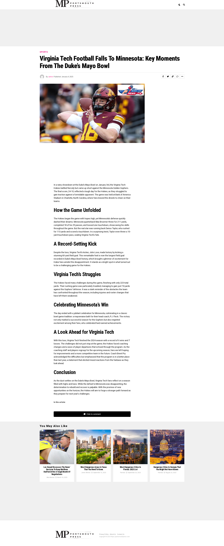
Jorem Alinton (85, 472)
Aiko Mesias (50, 477)
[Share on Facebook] (163, 76)
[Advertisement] (70, 29)
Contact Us (120, 534)
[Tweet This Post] (168, 76)
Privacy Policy (103, 534)
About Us (113, 534)
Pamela (122, 472)
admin (50, 77)
